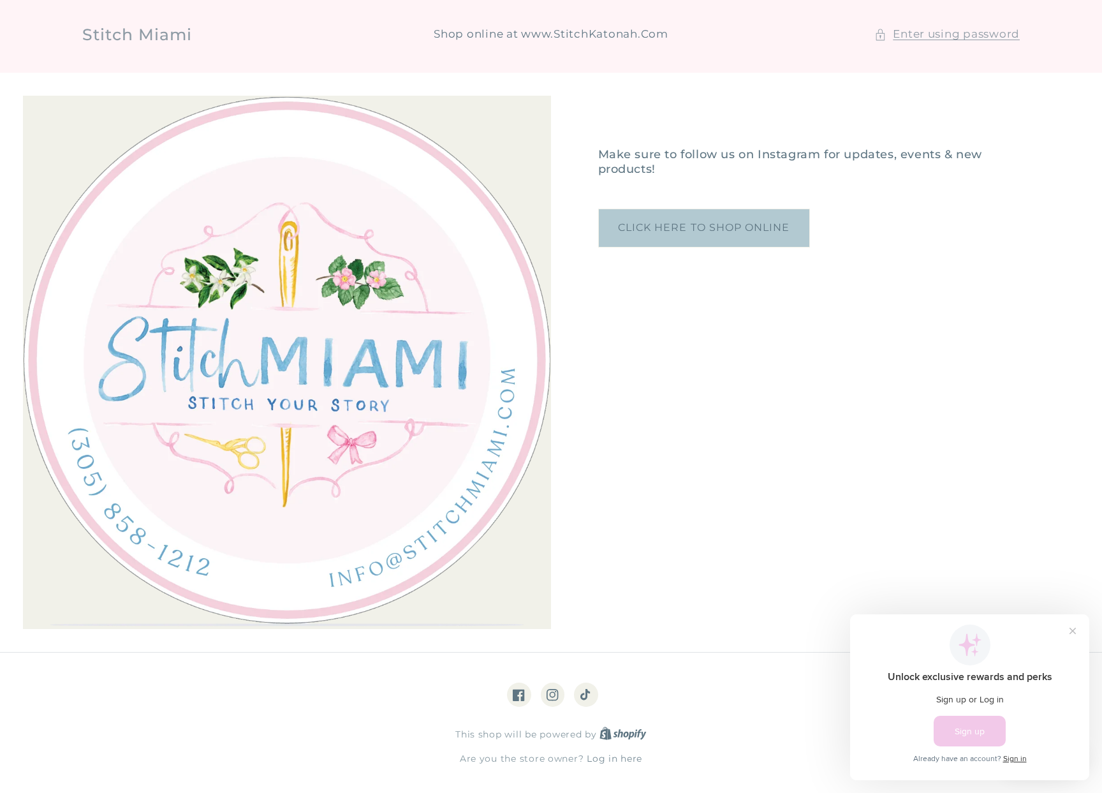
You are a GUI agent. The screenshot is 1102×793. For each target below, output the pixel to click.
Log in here (614, 758)
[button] (947, 34)
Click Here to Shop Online (704, 227)
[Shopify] (623, 734)
